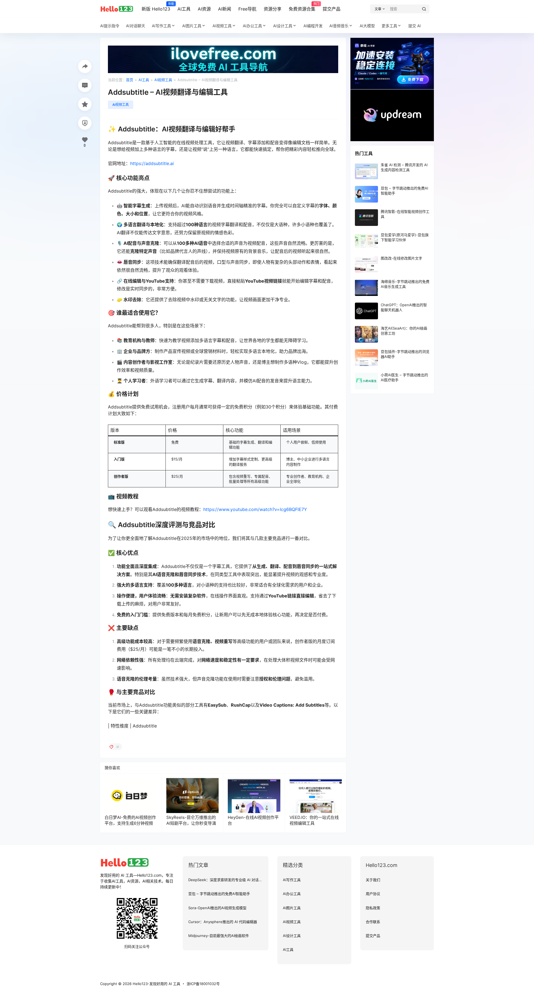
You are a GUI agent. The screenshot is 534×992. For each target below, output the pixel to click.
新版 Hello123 (156, 7)
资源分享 (272, 9)
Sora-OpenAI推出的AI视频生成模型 (217, 908)
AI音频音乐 (338, 25)
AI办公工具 (252, 25)
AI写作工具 (161, 25)
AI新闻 (224, 9)
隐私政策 (373, 908)
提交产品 (331, 9)
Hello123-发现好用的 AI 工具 (156, 983)
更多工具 (389, 25)
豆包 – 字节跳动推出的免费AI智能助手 (219, 893)
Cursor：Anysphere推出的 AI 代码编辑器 (222, 921)
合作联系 (373, 921)
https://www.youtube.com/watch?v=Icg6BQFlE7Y (255, 509)
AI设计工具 (282, 25)
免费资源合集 (302, 7)
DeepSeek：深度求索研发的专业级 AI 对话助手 (227, 880)
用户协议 (373, 893)
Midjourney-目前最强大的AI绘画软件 (218, 935)
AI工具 (184, 9)
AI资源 (204, 9)
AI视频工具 (222, 25)
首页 (129, 80)
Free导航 (247, 9)
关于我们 (373, 880)
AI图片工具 (191, 25)
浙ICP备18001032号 (203, 983)
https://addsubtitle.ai (152, 163)
